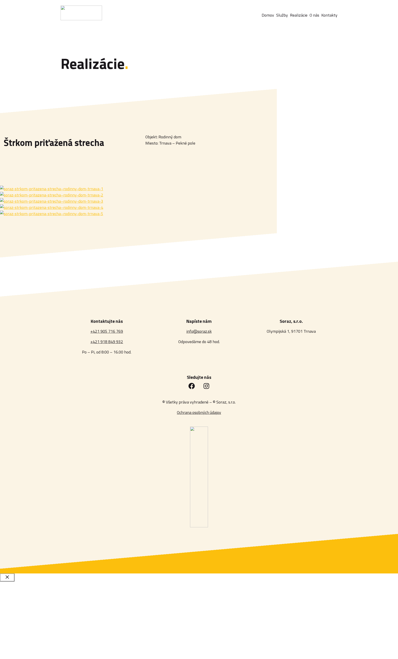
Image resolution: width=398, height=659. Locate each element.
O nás (15, 634)
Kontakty (20, 647)
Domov (16, 592)
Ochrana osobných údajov (199, 412)
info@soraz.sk (199, 331)
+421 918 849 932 (106, 341)
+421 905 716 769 (106, 331)
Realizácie (20, 620)
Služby (16, 606)
